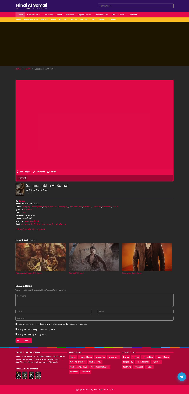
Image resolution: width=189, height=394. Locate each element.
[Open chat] (181, 376)
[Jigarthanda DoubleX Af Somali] (41, 257)
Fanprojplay (63, 206)
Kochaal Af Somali (76, 273)
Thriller (115, 206)
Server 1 (22, 177)
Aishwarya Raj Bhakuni (31, 224)
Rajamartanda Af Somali (132, 273)
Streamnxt (106, 206)
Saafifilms (96, 206)
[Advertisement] (94, 43)
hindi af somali (95, 362)
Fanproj (26, 206)
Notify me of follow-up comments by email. (37, 329)
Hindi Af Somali (75, 206)
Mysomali (87, 206)
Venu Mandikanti (32, 221)
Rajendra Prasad (59, 224)
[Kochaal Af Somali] (94, 257)
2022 (24, 212)
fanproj (73, 357)
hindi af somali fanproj (100, 367)
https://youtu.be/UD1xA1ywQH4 (31, 229)
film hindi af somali (77, 362)
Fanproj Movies (50, 206)
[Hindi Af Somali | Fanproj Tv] (32, 5)
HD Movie (28, 209)
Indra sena (46, 224)
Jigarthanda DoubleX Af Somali (29, 273)
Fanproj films (36, 206)
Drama (126, 357)
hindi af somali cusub (78, 367)
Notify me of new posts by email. (32, 334)
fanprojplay (100, 357)
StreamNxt (86, 371)
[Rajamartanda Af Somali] (147, 257)
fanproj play (113, 357)
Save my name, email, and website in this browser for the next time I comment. (52, 324)
